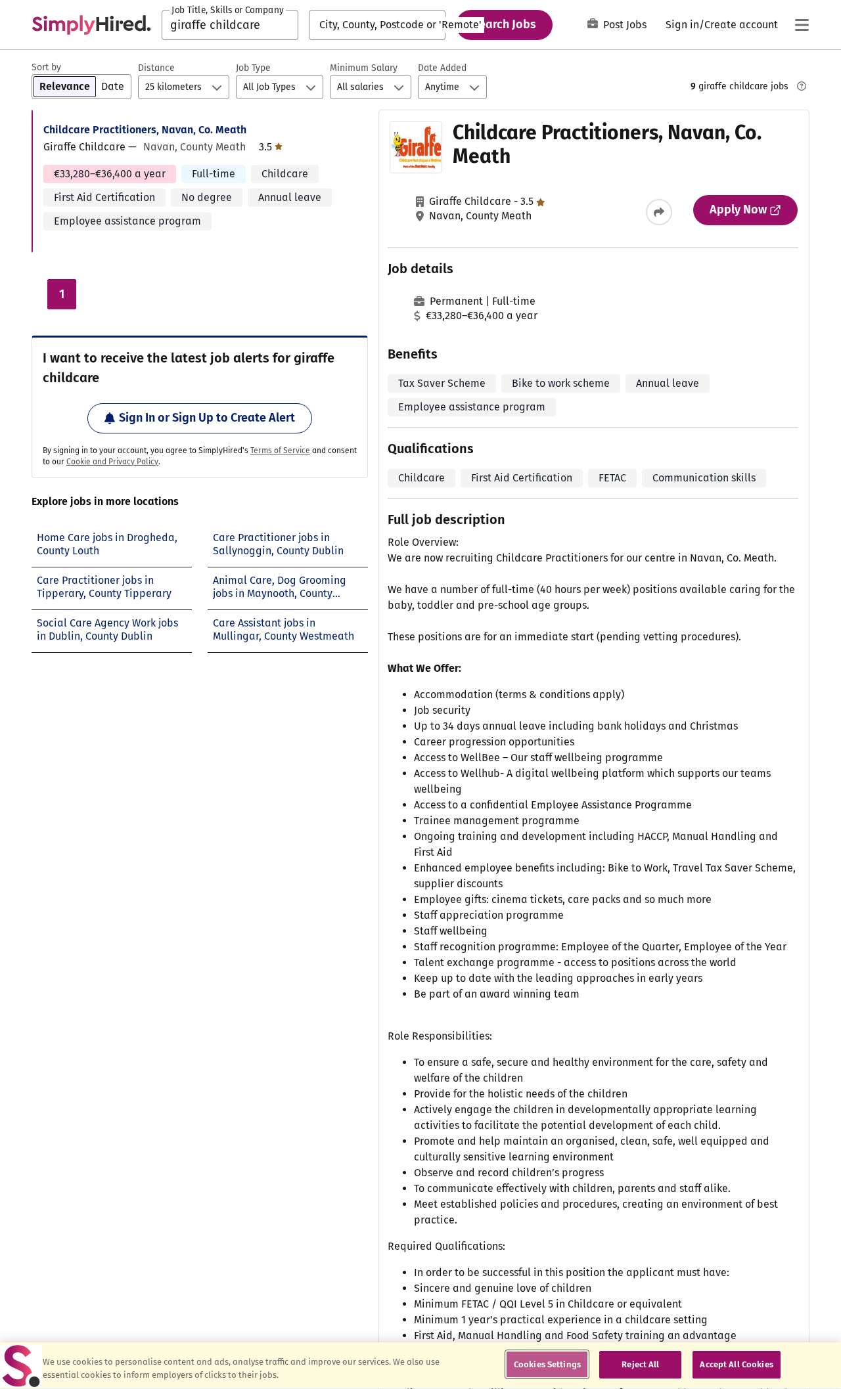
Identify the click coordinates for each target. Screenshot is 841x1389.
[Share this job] (659, 212)
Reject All (640, 1364)
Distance (156, 68)
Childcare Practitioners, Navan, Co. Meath (144, 129)
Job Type (253, 68)
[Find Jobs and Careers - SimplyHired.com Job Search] (91, 25)
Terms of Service (280, 450)
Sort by (46, 67)
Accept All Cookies (736, 1364)
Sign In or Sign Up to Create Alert (207, 417)
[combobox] (230, 25)
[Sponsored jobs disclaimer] (801, 86)
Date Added (442, 68)
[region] (420, 1365)
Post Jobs (625, 24)
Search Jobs (504, 24)
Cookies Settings (547, 1364)
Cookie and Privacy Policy (112, 461)
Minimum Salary (364, 68)
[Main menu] (801, 25)
